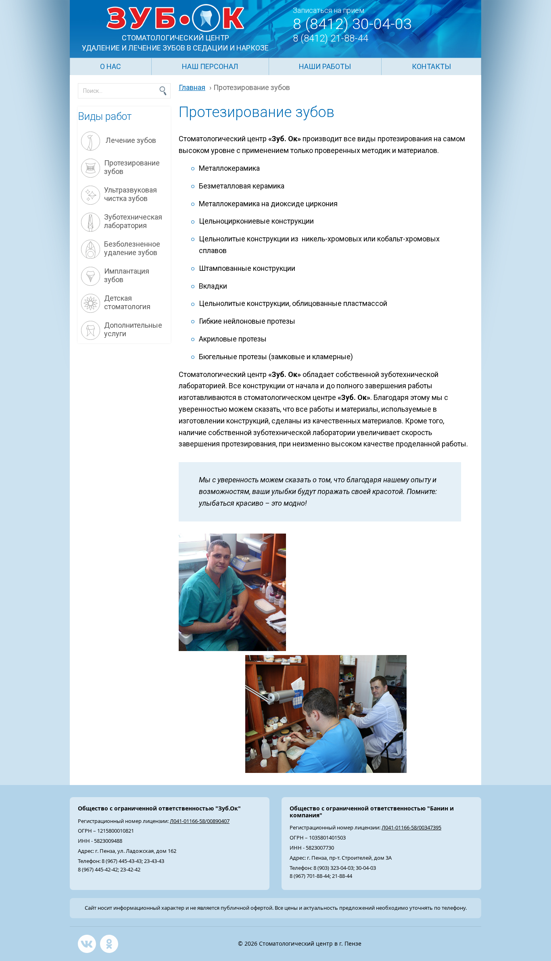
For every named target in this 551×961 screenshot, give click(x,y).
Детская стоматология (127, 302)
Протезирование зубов (132, 167)
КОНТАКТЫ (431, 66)
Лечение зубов (130, 140)
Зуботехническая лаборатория (133, 221)
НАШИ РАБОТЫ (325, 66)
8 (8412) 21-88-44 (330, 38)
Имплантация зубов (126, 275)
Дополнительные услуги (133, 329)
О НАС (110, 66)
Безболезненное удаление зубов (132, 248)
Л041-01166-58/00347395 (411, 827)
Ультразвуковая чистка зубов (130, 194)
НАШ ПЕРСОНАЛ (210, 66)
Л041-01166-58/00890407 (200, 821)
